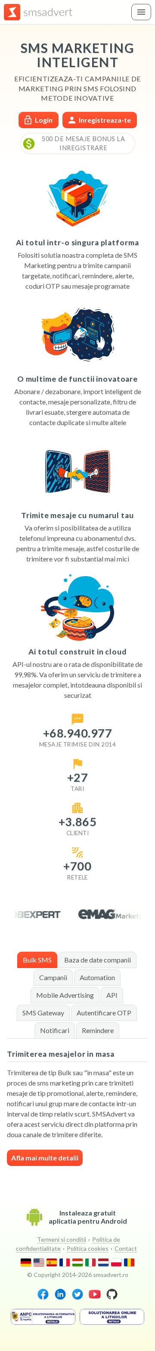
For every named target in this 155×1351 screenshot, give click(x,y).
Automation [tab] (97, 977)
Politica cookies (87, 1248)
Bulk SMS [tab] (37, 960)
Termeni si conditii (61, 1239)
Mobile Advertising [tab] (65, 995)
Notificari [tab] (54, 1030)
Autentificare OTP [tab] (104, 1013)
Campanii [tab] (53, 977)
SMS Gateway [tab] (43, 1013)
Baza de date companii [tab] (97, 960)
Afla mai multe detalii (44, 1158)
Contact (126, 1248)
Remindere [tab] (98, 1030)
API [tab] (112, 995)
